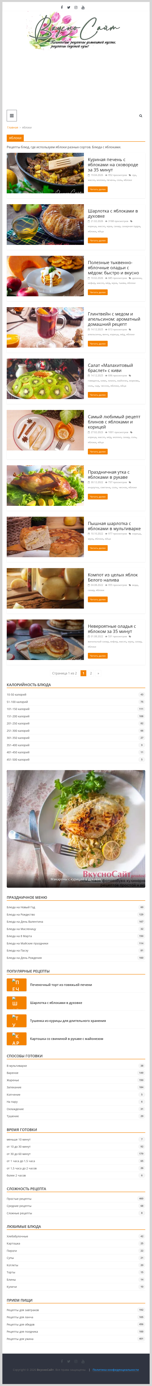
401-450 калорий (18, 752)
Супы (10, 1258)
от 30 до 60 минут (19, 1154)
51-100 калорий (17, 702)
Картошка (13, 1243)
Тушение (13, 1116)
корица (92, 226)
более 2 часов (16, 1175)
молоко (101, 180)
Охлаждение (15, 1109)
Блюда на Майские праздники (27, 943)
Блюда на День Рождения (24, 958)
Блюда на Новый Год (21, 907)
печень (111, 180)
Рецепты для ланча (20, 1317)
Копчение (13, 1094)
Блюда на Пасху (17, 950)
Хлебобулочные (17, 1236)
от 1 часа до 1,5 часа (21, 1161)
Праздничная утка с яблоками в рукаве (109, 474)
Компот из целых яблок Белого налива (113, 577)
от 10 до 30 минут (19, 1146)
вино (105, 334)
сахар (117, 226)
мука (109, 226)
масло (91, 180)
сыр (97, 385)
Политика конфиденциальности (116, 1370)
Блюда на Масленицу (21, 929)
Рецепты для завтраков (23, 1310)
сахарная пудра (131, 226)
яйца (101, 231)
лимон (112, 380)
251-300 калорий (18, 731)
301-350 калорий (18, 738)
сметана (105, 487)
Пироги (12, 1251)
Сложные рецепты (19, 1213)
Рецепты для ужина (20, 1339)
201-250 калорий (18, 723)
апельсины (94, 334)
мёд (107, 283)
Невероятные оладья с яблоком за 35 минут (112, 628)
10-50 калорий (16, 694)
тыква (122, 283)
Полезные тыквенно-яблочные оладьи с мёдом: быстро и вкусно (113, 267)
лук (134, 175)
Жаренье (13, 1080)
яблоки (128, 180)
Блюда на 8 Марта (19, 936)
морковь (134, 380)
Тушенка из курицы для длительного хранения (68, 1021)
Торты (11, 1272)
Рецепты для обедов (20, 1324)
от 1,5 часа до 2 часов (22, 1168)
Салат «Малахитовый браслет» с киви (110, 367)
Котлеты (12, 1265)
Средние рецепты (19, 1206)
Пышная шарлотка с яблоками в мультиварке (114, 525)
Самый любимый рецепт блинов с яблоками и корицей (114, 422)
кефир (91, 283)
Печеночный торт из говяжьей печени (61, 985)
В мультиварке (17, 1066)
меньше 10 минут (19, 1139)
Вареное (12, 1073)
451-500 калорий (18, 759)
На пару (12, 1102)
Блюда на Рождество (21, 914)
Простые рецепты (19, 1199)
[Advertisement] (76, 80)
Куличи (12, 1287)
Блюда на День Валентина (25, 921)
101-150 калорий (18, 709)
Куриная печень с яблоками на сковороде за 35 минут (113, 164)
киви (103, 380)
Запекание (14, 1087)
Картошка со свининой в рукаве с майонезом (66, 1039)
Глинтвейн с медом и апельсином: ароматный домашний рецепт (114, 319)
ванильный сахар (98, 641)
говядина (93, 380)
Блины (11, 1279)
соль (119, 180)
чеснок (105, 385)
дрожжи (137, 278)
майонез (122, 380)
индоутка (93, 487)
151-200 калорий (18, 716)
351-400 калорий (18, 745)
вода (135, 585)
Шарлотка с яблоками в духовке (113, 213)
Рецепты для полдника (22, 1331)
